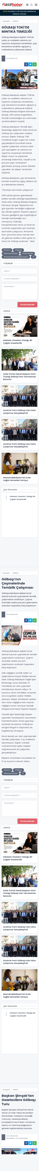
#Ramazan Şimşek (10, 253)
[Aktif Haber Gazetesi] (12, 5)
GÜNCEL (15, 21)
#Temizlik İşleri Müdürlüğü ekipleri (16, 257)
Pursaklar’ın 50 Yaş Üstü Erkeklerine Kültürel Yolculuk (19, 12)
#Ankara (7, 250)
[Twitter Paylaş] (30, 64)
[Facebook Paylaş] (26, 64)
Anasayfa (6, 21)
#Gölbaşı (18, 250)
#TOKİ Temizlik (27, 253)
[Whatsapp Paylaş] (35, 64)
